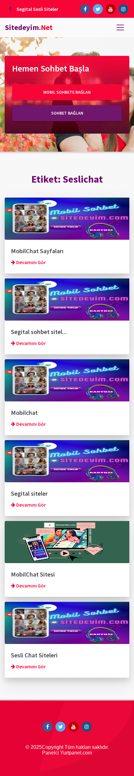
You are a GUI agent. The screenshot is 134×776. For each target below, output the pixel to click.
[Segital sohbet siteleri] (67, 299)
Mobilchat (24, 412)
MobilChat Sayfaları (37, 251)
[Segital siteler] (67, 460)
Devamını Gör (30, 262)
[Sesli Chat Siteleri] (67, 622)
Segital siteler (29, 493)
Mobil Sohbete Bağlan (67, 92)
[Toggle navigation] (120, 27)
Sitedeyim (29, 27)
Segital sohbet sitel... (39, 332)
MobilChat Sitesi (33, 574)
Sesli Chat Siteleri (34, 655)
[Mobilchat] (67, 379)
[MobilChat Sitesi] (67, 541)
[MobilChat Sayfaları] (67, 218)
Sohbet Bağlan (67, 113)
